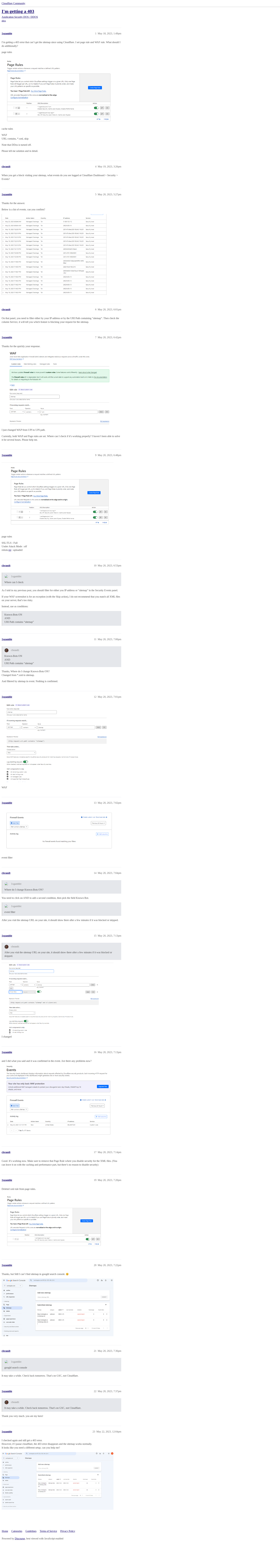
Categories (16, 1531)
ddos (4, 21)
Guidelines (30, 1531)
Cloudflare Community (13, 3)
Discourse (20, 1538)
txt (10, 550)
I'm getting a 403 (18, 11)
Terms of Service (48, 1531)
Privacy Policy (67, 1531)
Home (5, 1531)
